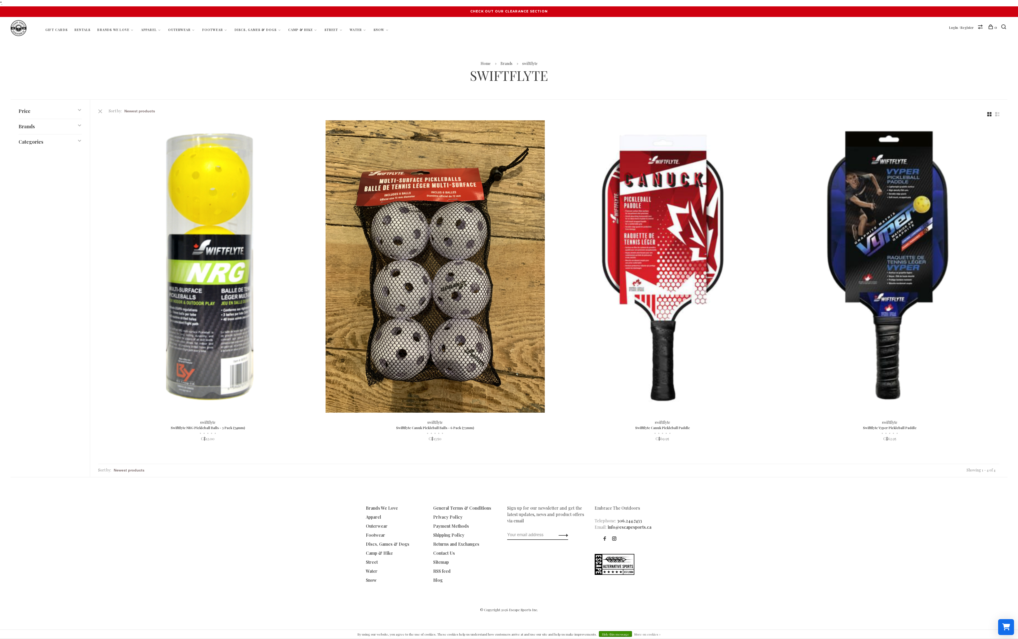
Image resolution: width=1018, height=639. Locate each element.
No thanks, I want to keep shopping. (574, 390)
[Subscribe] (593, 357)
